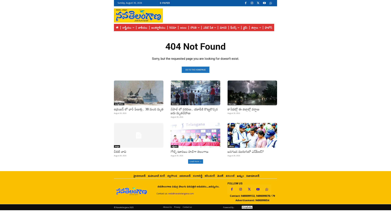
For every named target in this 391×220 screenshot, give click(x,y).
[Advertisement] (220, 15)
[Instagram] (252, 3)
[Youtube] (264, 3)
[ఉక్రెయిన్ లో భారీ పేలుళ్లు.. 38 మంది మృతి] (138, 93)
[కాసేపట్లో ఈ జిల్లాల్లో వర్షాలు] (252, 93)
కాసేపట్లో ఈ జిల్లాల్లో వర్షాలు (243, 109)
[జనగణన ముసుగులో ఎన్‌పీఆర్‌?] (252, 135)
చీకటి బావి (120, 151)
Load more (194, 161)
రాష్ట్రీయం (174, 146)
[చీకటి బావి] (138, 135)
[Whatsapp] (266, 189)
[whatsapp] (270, 3)
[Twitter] (258, 3)
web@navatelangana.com (181, 193)
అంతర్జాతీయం (119, 104)
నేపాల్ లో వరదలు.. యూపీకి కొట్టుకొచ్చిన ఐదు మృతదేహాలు (194, 111)
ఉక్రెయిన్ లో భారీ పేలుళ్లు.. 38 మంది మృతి (138, 109)
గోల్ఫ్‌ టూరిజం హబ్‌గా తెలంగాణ (189, 151)
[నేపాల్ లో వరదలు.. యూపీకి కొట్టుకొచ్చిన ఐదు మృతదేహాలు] (195, 93)
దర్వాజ (117, 146)
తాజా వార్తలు (175, 104)
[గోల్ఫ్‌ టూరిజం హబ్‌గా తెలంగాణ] (195, 135)
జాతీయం (231, 146)
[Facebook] (245, 3)
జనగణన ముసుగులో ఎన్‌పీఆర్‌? (246, 151)
